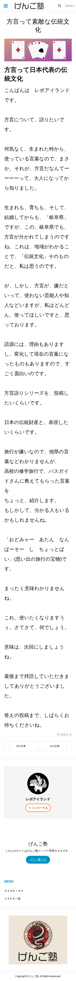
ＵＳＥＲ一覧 (12, 898)
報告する (66, 734)
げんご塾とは (38, 859)
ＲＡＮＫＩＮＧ (13, 891)
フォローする (40, 808)
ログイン (70, 5)
